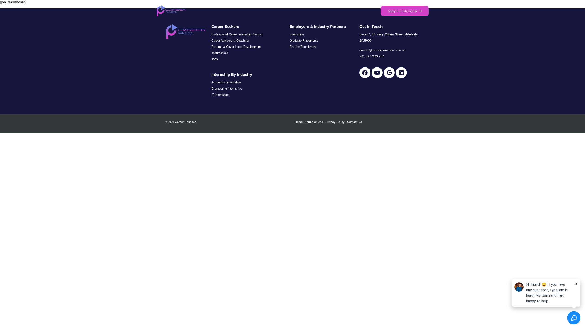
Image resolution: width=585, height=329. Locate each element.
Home (299, 122)
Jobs (214, 59)
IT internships (220, 94)
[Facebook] (364, 72)
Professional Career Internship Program (237, 34)
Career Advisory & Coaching (230, 40)
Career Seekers (251, 11)
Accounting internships (226, 82)
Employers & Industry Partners (308, 11)
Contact (359, 11)
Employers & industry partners (318, 26)
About (216, 11)
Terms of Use (314, 122)
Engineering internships (226, 88)
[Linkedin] (401, 72)
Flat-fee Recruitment (303, 46)
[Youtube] (377, 72)
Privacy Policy (335, 122)
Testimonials (219, 53)
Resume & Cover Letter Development (236, 46)
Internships (297, 34)
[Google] (389, 72)
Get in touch (371, 26)
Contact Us (354, 122)
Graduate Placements (304, 40)
